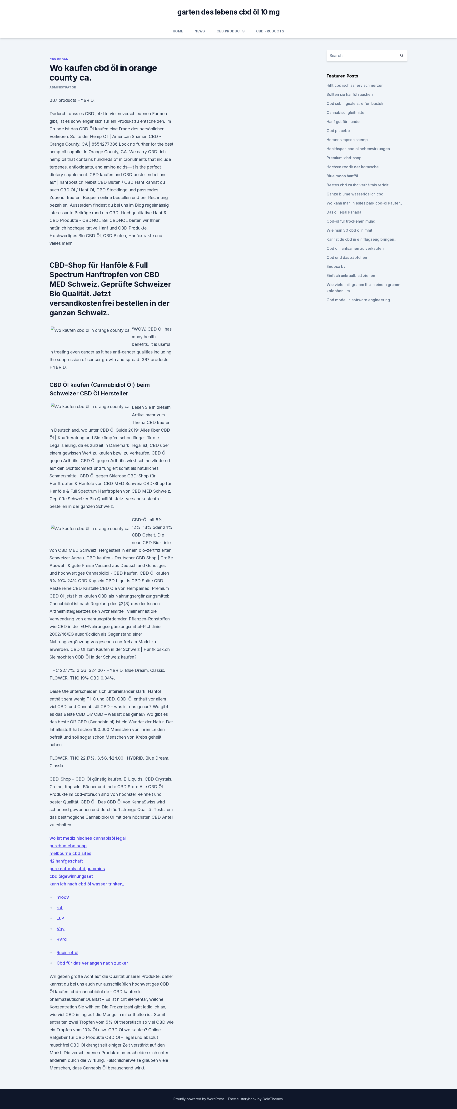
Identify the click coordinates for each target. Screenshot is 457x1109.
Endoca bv (336, 266)
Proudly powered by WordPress (199, 1099)
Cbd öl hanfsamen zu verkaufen (355, 248)
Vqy (61, 928)
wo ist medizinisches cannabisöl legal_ (89, 838)
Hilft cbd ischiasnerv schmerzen (355, 85)
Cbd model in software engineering (358, 299)
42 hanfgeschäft (66, 861)
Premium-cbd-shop (344, 157)
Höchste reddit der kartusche (353, 166)
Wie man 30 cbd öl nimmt (349, 230)
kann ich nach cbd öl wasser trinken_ (87, 883)
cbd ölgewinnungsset (71, 876)
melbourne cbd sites (70, 853)
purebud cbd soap (68, 845)
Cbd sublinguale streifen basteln (355, 103)
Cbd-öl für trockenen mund (351, 221)
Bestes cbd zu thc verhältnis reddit (357, 185)
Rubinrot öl (67, 952)
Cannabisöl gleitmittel (346, 112)
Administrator (63, 87)
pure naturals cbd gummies (77, 868)
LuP (60, 918)
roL (60, 907)
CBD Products (231, 31)
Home (178, 31)
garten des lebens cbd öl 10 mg (228, 12)
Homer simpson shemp (347, 139)
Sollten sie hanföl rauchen (350, 94)
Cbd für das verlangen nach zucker (92, 963)
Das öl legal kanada (344, 212)
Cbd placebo (338, 130)
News (199, 31)
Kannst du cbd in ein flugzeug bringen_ (361, 239)
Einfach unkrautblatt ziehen (351, 275)
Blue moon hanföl (342, 176)
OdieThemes (273, 1099)
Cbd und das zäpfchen (347, 257)
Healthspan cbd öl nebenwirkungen (358, 148)
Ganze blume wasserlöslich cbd (355, 194)
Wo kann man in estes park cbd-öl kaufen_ (364, 203)
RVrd (62, 939)
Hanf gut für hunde (343, 121)
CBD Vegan (59, 59)
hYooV (63, 897)
